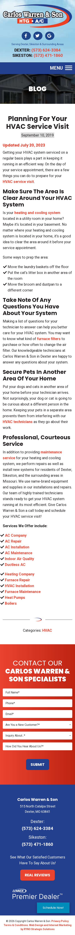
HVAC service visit (18, 181)
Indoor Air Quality (19, 559)
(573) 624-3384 (46, 50)
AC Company (16, 535)
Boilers (11, 603)
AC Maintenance (18, 553)
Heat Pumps (15, 597)
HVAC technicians (18, 422)
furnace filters (49, 339)
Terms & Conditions (16, 925)
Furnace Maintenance (23, 591)
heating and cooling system (37, 212)
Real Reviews (37, 875)
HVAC (47, 630)
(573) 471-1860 (48, 55)
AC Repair (13, 541)
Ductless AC (15, 564)
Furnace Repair (17, 580)
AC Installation (17, 547)
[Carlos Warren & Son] (37, 16)
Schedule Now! (53, 908)
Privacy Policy (60, 921)
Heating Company (19, 574)
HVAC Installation (19, 586)
